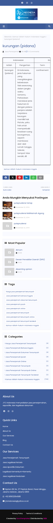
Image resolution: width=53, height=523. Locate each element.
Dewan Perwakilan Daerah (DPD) (30, 259)
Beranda (8, 37)
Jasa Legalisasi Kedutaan (14, 476)
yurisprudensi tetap (23, 203)
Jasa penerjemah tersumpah (17, 313)
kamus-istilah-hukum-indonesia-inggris (29, 37)
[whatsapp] (31, 3)
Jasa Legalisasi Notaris (12, 462)
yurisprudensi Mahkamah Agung (29, 213)
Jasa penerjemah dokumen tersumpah (21, 300)
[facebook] (22, 3)
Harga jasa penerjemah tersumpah (20, 292)
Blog (4, 440)
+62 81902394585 (13, 496)
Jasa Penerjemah (12, 51)
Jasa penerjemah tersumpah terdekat (21, 321)
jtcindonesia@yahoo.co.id (16, 501)
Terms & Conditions (34, 513)
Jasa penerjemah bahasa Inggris (19, 296)
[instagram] (27, 3)
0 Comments (33, 51)
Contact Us (8, 445)
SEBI (45, 518)
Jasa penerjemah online (15, 308)
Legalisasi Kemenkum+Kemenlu (17, 471)
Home (5, 426)
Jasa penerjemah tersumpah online (20, 317)
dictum (19, 250)
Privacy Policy (17, 513)
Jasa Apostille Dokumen (13, 467)
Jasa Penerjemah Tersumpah (16, 458)
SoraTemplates (23, 518)
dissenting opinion (24, 269)
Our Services (8, 435)
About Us (7, 431)
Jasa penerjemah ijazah (15, 304)
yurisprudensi (20, 223)
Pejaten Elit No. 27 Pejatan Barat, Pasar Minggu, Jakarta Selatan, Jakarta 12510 (24, 490)
